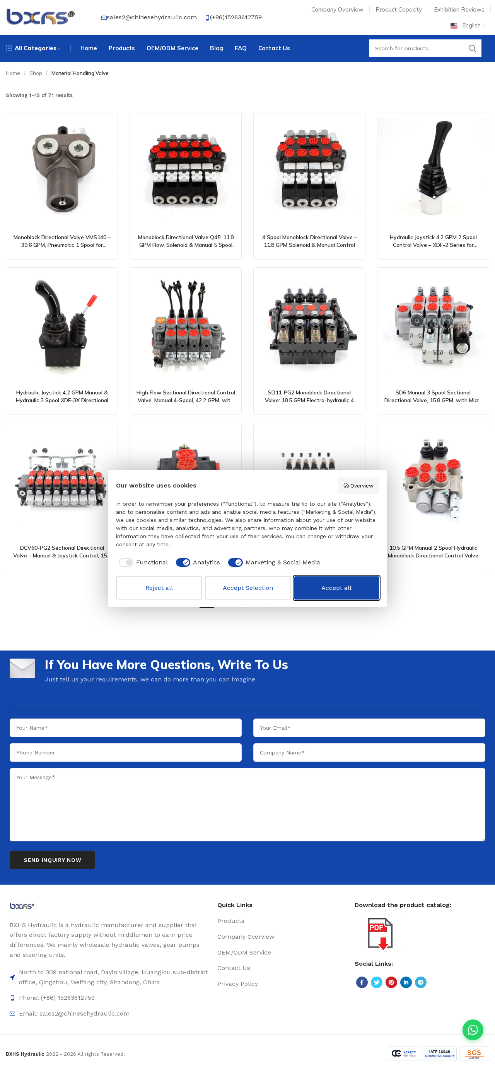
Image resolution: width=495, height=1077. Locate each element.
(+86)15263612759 (236, 17)
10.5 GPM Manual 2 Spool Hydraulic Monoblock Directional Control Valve (433, 551)
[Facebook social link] (362, 982)
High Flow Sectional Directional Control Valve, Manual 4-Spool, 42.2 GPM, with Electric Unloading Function (186, 400)
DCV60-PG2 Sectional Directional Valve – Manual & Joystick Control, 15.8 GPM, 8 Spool (62, 555)
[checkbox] (142, 562)
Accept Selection (248, 587)
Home (13, 73)
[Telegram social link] (421, 982)
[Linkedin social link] (406, 982)
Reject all (159, 587)
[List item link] (110, 998)
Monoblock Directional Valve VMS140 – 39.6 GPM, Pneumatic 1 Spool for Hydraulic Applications (62, 245)
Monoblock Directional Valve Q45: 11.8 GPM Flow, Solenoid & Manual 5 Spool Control (186, 245)
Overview (362, 485)
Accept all (336, 587)
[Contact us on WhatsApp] (473, 1029)
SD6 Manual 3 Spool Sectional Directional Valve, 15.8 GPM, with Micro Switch (433, 400)
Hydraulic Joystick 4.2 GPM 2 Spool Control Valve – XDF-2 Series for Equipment (433, 245)
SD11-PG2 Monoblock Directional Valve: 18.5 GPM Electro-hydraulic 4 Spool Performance (309, 400)
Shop (35, 73)
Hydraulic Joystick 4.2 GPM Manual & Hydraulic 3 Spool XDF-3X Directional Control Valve (62, 400)
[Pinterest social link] (391, 982)
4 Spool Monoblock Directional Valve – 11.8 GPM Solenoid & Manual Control (309, 241)
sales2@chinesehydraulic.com (152, 17)
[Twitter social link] (376, 982)
